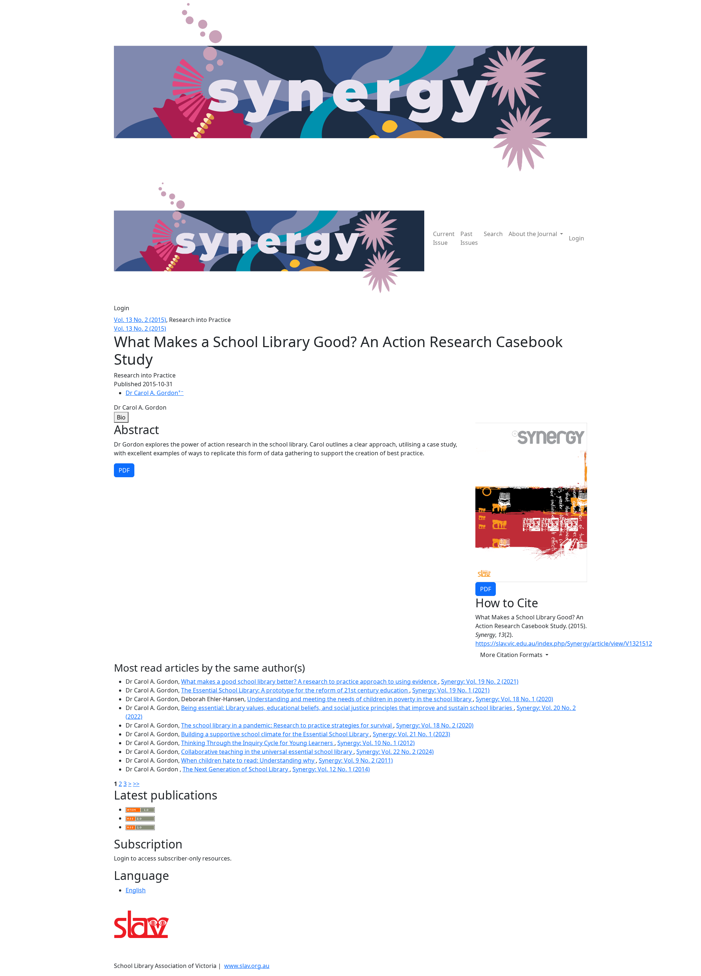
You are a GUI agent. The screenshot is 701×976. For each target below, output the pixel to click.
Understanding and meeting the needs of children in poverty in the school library (360, 699)
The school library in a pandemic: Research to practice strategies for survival (287, 725)
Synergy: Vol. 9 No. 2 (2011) (356, 760)
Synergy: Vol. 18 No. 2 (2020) (435, 725)
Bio (121, 417)
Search (493, 234)
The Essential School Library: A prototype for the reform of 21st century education (295, 690)
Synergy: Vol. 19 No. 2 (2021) (479, 681)
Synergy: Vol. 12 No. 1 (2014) (331, 769)
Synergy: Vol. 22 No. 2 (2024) (395, 752)
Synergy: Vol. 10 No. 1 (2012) (376, 743)
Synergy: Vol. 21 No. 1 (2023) (411, 734)
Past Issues (469, 238)
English (136, 890)
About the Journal (534, 234)
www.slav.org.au (246, 966)
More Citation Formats (512, 655)
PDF (485, 589)
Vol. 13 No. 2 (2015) (140, 320)
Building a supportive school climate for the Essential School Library (275, 734)
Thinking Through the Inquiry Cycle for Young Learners (257, 743)
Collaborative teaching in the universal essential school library (267, 752)
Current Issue (444, 238)
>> (136, 784)
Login (576, 238)
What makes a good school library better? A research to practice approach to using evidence (309, 681)
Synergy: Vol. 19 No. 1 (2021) (451, 690)
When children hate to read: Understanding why (248, 760)
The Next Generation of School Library (236, 769)
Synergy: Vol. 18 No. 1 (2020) (514, 699)
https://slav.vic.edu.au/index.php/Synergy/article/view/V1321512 (563, 643)
